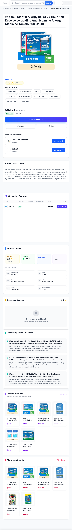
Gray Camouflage (40, 96)
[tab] (59, 3)
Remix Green (24, 101)
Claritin (45, 8)
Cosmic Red (11, 96)
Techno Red (54, 96)
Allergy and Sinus (34, 8)
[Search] (12, 3)
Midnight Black (48, 91)
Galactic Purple (24, 96)
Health (23, 8)
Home (5, 3)
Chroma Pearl (11, 91)
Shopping (15, 8)
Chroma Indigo (25, 91)
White (37, 91)
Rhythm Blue (11, 101)
